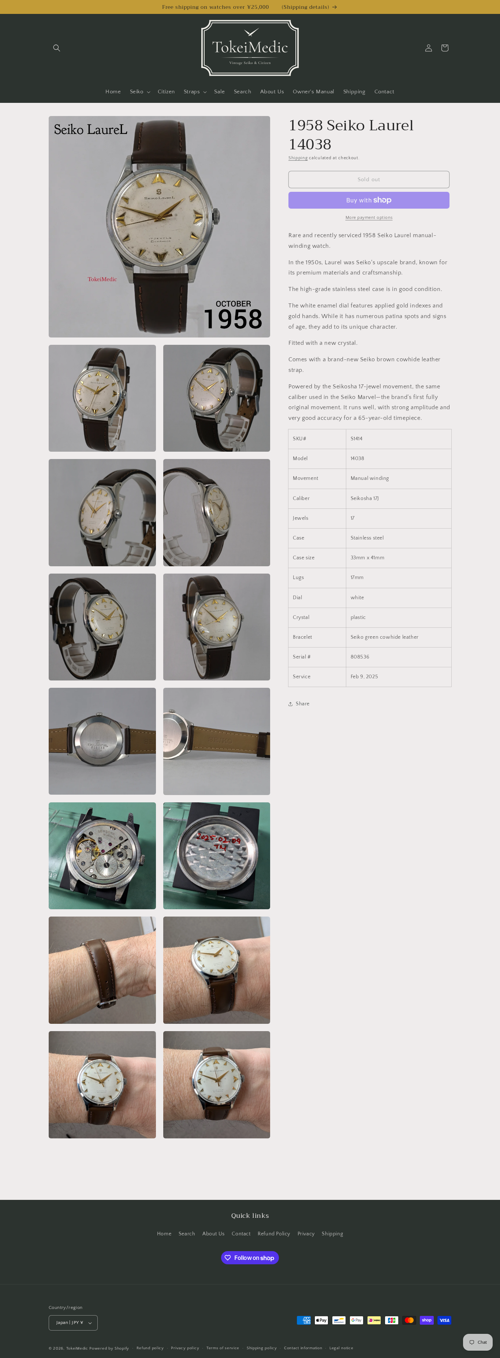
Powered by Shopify (109, 1348)
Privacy (306, 1233)
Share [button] (303, 704)
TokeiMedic (78, 1348)
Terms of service (222, 1348)
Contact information (303, 1348)
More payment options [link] (369, 217)
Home (164, 1233)
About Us (213, 1233)
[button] (57, 48)
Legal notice (341, 1348)
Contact (241, 1233)
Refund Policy (274, 1233)
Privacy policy (185, 1348)
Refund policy (150, 1348)
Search (187, 1233)
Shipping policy (262, 1348)
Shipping (298, 158)
